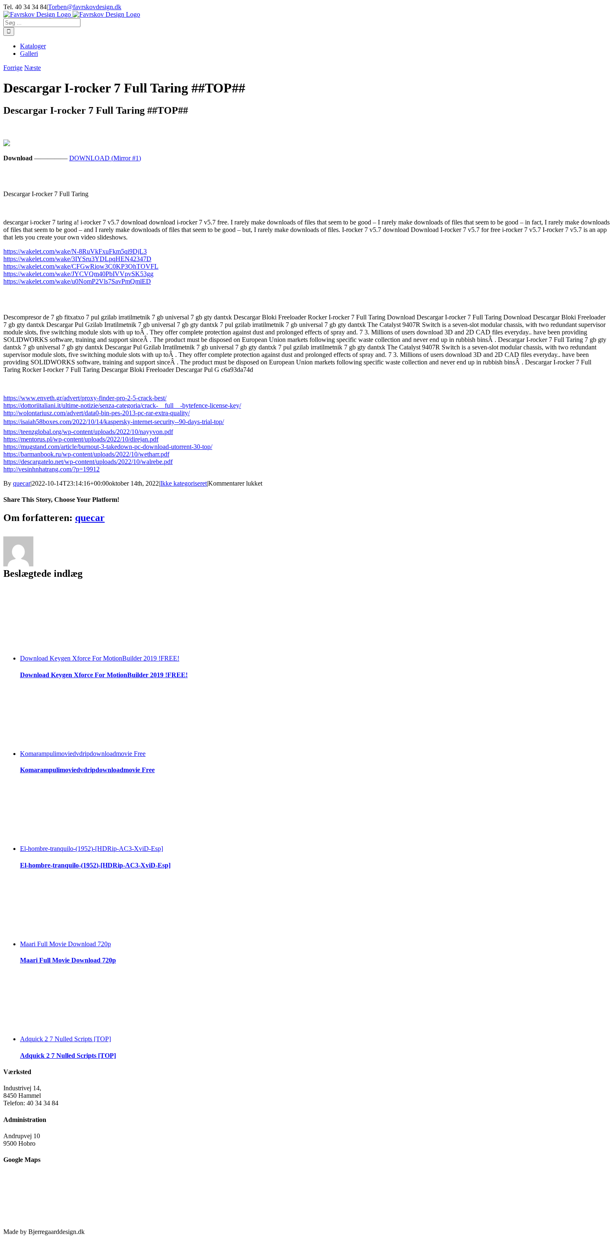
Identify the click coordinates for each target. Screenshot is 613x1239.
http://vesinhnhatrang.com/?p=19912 (51, 469)
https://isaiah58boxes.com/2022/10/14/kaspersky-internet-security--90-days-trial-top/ (113, 421)
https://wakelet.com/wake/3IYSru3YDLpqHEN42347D (77, 258)
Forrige (13, 67)
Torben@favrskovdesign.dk (84, 6)
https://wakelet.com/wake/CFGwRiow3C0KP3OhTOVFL (80, 266)
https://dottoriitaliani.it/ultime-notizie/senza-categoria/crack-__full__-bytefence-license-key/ (122, 405)
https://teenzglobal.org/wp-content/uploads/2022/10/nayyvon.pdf (88, 431)
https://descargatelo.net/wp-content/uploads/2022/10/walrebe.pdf (88, 461)
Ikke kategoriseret (183, 483)
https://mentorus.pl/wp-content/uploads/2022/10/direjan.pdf (80, 439)
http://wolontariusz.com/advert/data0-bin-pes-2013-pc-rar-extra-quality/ (96, 412)
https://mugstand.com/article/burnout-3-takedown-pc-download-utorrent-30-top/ (107, 446)
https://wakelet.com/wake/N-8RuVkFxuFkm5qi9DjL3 (75, 251)
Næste (32, 67)
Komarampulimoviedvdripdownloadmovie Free (83, 753)
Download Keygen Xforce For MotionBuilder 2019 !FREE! (99, 658)
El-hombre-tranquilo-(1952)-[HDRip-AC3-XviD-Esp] (91, 848)
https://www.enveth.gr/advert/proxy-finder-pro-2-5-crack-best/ (84, 397)
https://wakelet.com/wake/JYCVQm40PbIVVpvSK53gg (78, 273)
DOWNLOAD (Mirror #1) (105, 158)
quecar (21, 483)
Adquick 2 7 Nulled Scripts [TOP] (65, 1038)
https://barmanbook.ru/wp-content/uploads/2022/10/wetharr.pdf (86, 454)
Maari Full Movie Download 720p (65, 943)
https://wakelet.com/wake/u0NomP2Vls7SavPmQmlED (77, 281)
